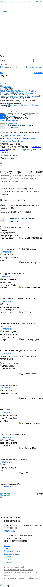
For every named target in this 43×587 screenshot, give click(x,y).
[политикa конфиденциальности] (18, 569)
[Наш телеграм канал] (11, 497)
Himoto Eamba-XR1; (18, 135)
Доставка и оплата (25, 1)
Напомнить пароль (34, 67)
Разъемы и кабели (18, 138)
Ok (2, 116)
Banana (31, 138)
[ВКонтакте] (5, 494)
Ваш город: (5, 105)
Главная (3, 1)
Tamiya (21, 141)
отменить (38, 72)
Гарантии (38, 1)
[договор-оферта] (11, 567)
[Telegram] (1, 494)
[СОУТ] (23, 567)
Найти (3, 83)
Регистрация (12, 120)
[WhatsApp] (8, 494)
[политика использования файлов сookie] (22, 578)
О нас (6, 548)
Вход (2, 72)
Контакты (12, 1)
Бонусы (7, 545)
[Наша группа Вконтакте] (17, 507)
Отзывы (3, 11)
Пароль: (3, 64)
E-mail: (3, 60)
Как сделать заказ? (12, 554)
